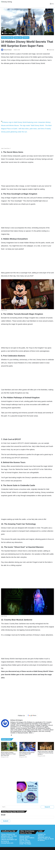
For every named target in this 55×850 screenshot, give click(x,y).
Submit (5, 821)
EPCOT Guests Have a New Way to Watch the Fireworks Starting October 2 (45, 753)
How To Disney (24, 841)
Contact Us (41, 834)
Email (3, 815)
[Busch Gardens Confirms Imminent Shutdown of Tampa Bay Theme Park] (9, 746)
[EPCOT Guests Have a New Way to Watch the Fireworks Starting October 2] (46, 746)
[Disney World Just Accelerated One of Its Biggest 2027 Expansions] (27, 746)
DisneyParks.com (7, 843)
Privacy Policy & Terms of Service (46, 839)
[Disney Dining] (6, 3)
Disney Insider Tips (7, 37)
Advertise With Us (44, 837)
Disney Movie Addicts (26, 838)
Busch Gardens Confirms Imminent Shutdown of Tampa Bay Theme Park (8, 754)
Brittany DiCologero (8, 49)
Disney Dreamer (25, 842)
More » (31, 733)
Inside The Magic (25, 844)
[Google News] (32, 715)
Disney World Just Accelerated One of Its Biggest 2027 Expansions (26, 754)
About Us (41, 836)
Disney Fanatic (24, 836)
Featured (26, 37)
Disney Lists (18, 37)
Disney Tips (23, 839)
